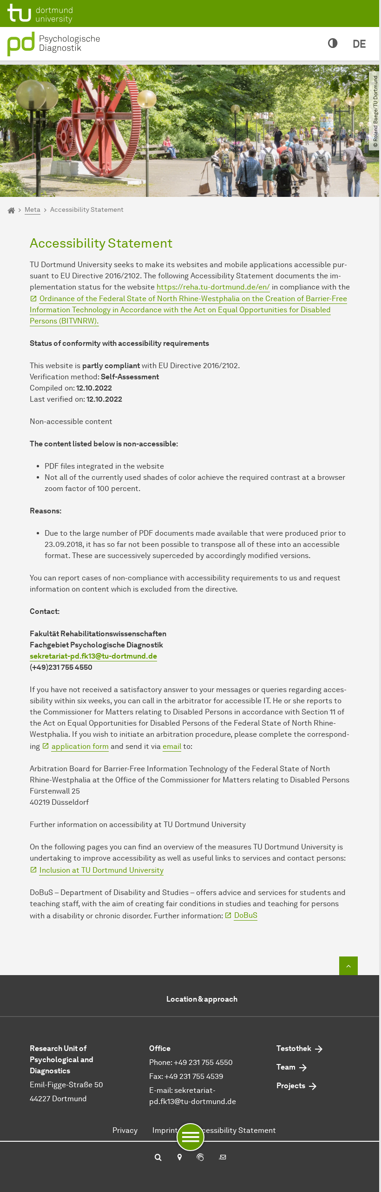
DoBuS (245, 915)
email (172, 746)
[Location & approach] (179, 1158)
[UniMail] (222, 1158)
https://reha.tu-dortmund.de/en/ (213, 287)
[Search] (158, 1158)
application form (80, 746)
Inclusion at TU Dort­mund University (101, 870)
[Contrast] (333, 43)
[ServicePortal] (200, 1158)
